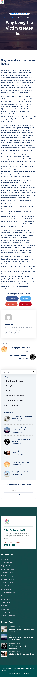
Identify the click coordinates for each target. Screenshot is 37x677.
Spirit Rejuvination (12, 405)
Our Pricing (6, 599)
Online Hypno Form (9, 592)
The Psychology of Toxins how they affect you (22, 417)
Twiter (26, 298)
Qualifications (7, 566)
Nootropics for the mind (14, 386)
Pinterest (26, 304)
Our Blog (8, 391)
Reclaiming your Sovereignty (15, 400)
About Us (6, 559)
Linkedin (12, 304)
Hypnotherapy (7, 562)
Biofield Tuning (8, 576)
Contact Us (6, 612)
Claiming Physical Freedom (21, 472)
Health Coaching (8, 582)
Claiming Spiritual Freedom (21, 462)
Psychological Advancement (19, 13)
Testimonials (7, 602)
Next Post (29, 351)
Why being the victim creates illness (21, 654)
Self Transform (8, 606)
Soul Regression (8, 572)
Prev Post (6, 344)
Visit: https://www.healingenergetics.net (18, 327)
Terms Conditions (9, 616)
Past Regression (8, 569)
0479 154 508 (9, 545)
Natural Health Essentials (14, 381)
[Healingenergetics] (2, 2)
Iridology (6, 596)
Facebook (13, 298)
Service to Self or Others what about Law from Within (22, 429)
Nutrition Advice (8, 579)
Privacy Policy (7, 589)
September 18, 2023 (9, 17)
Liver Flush (6, 586)
